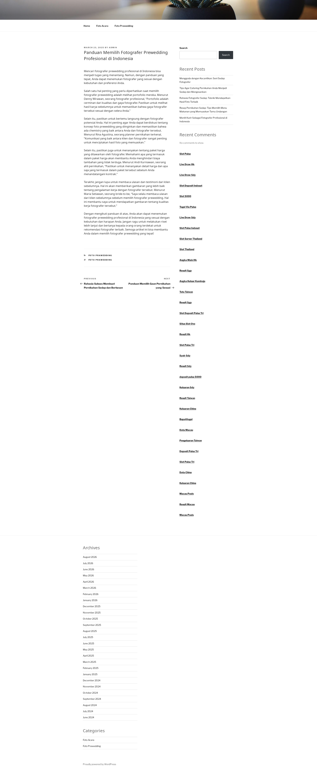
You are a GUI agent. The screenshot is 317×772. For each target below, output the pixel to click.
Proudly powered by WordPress (99, 764)
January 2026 (90, 600)
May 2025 (88, 649)
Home (87, 25)
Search (183, 48)
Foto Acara (102, 25)
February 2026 (90, 594)
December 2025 (91, 606)
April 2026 (88, 581)
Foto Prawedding (124, 25)
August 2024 (90, 705)
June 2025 (88, 643)
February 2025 (90, 668)
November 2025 (92, 612)
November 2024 (92, 686)
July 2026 (88, 563)
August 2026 (90, 557)
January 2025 (90, 674)
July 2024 (88, 711)
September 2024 (92, 698)
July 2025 (88, 637)
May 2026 (88, 575)
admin (113, 47)
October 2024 (90, 692)
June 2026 (88, 569)
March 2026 (89, 587)
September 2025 (92, 625)
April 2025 (88, 655)
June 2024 (88, 717)
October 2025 (90, 618)
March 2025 (89, 661)
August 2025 (90, 631)
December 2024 (91, 680)
